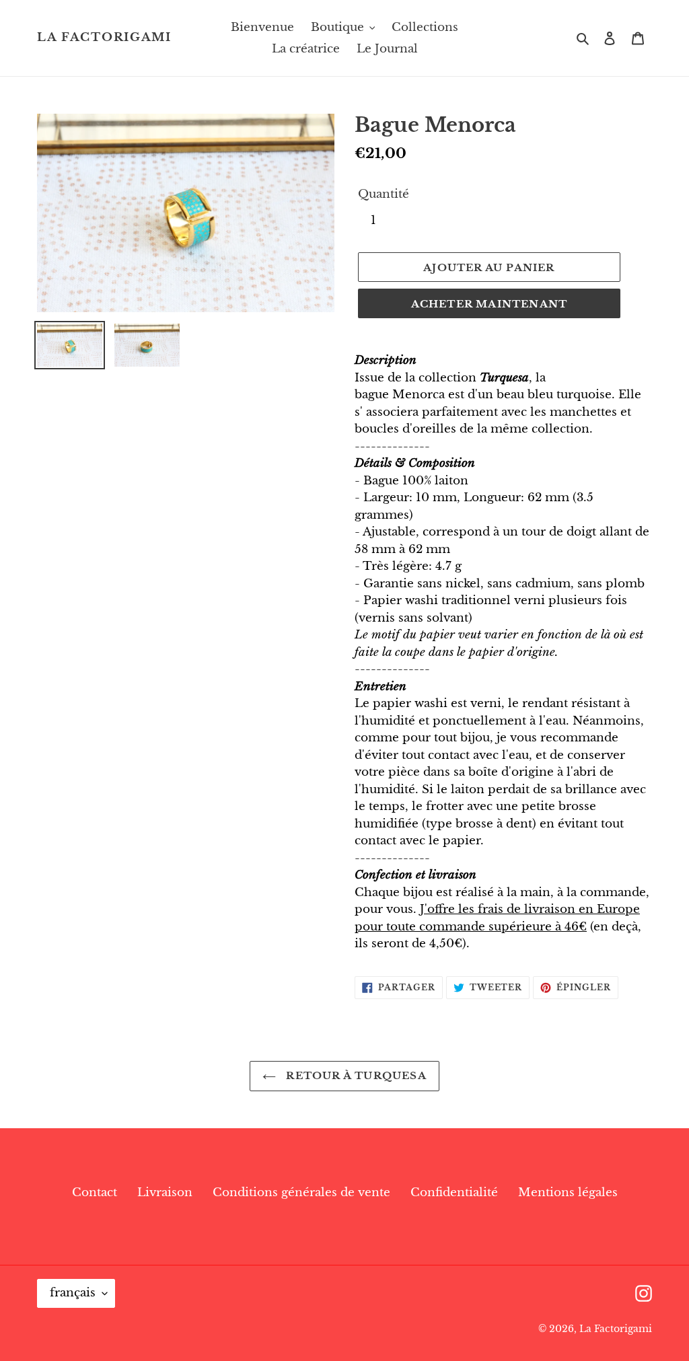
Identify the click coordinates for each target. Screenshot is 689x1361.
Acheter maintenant (489, 303)
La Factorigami (104, 37)
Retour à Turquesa (355, 1075)
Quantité (383, 194)
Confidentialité (454, 1192)
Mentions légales (568, 1192)
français (73, 1293)
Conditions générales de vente (301, 1192)
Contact (94, 1192)
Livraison (164, 1192)
